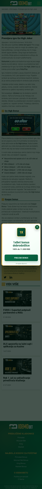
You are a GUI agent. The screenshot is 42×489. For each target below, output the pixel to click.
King (21, 444)
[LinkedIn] (11, 277)
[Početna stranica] (21, 3)
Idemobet (5, 9)
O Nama (21, 479)
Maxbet (21, 447)
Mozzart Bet (21, 440)
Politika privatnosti (21, 476)
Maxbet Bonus (21, 466)
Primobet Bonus (21, 457)
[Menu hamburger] (38, 3)
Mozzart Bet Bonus (21, 460)
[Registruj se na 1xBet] (21, 245)
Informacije (13, 9)
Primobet (21, 437)
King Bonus (21, 463)
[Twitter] (5, 277)
